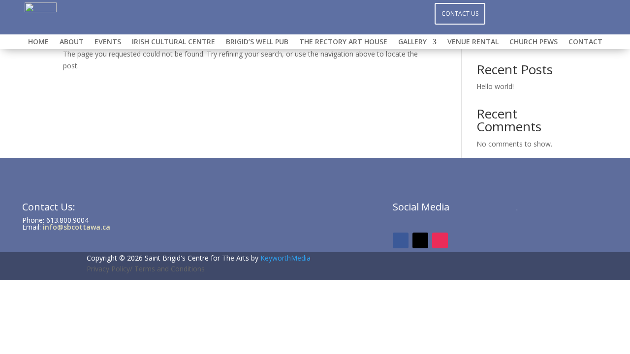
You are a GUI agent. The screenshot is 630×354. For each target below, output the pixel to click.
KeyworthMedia (285, 258)
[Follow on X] (335, 13)
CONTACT (585, 42)
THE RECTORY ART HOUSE (343, 42)
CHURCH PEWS (533, 42)
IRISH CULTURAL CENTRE (173, 42)
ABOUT (72, 42)
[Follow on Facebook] (295, 13)
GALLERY (412, 42)
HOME (38, 42)
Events (107, 42)
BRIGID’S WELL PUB (257, 42)
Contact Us (459, 13)
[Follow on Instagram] (315, 13)
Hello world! (495, 86)
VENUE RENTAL (473, 42)
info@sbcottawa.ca (76, 227)
